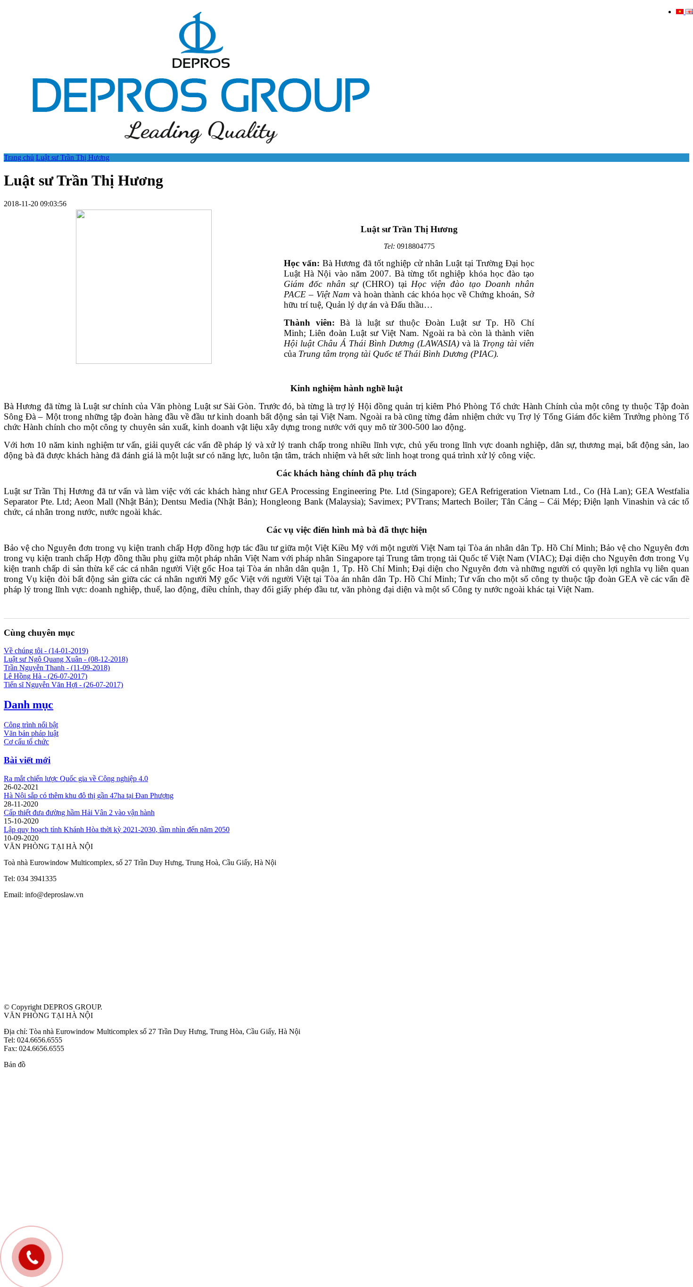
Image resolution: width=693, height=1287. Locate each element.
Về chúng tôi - (46, 651)
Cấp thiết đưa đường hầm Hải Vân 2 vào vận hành (79, 812)
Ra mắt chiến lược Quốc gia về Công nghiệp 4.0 (76, 778)
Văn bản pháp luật (31, 733)
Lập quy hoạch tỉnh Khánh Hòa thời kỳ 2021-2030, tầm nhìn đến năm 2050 (117, 829)
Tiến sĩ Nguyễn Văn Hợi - (63, 685)
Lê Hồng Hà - (45, 676)
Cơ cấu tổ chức (26, 742)
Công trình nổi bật (31, 725)
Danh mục (28, 704)
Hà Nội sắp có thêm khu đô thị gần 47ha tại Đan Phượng (88, 795)
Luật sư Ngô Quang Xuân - (66, 659)
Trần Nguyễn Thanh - (57, 668)
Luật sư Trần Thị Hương (72, 157)
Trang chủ (19, 157)
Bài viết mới (27, 760)
